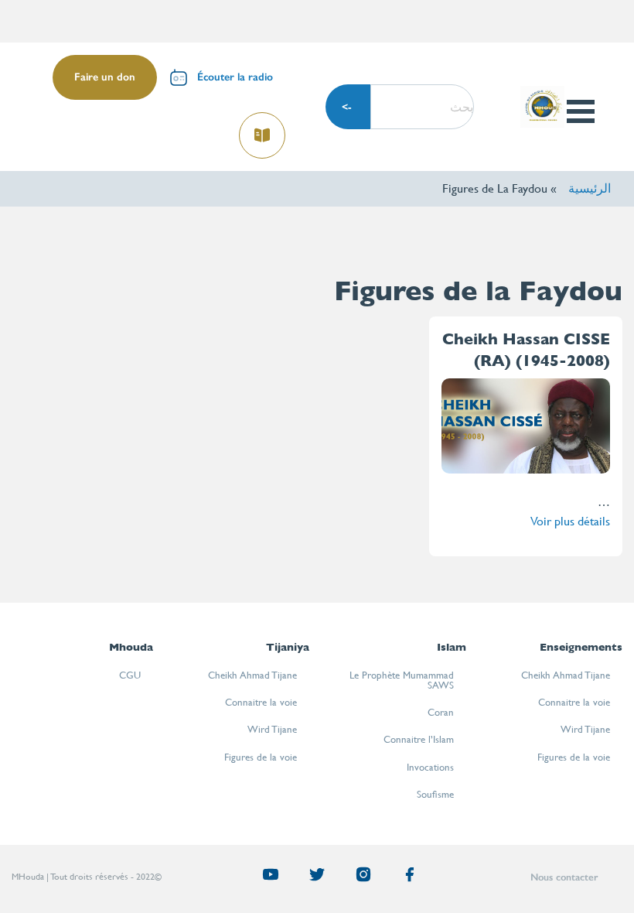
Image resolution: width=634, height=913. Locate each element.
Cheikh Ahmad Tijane (565, 675)
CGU (130, 675)
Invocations (430, 767)
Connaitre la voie (574, 702)
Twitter (311, 878)
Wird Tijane (585, 729)
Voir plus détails (570, 521)
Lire (263, 130)
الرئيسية (589, 188)
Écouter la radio (235, 77)
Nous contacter (564, 877)
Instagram (357, 878)
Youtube (264, 878)
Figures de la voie (573, 757)
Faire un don (104, 77)
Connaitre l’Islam (418, 739)
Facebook (404, 878)
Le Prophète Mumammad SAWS (401, 680)
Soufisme (435, 794)
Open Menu (579, 111)
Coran (441, 712)
